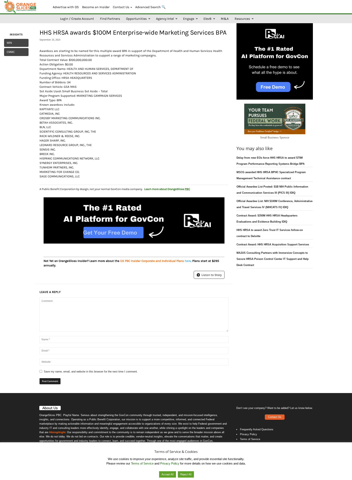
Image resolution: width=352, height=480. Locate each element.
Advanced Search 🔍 (150, 7)
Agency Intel (165, 19)
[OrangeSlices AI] (20, 6)
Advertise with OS (66, 7)
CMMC (11, 52)
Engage (188, 19)
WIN (9, 42)
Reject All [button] (185, 474)
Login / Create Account (77, 19)
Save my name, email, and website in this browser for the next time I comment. (91, 371)
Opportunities (136, 19)
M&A (225, 19)
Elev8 (207, 19)
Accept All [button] (168, 474)
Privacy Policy (248, 434)
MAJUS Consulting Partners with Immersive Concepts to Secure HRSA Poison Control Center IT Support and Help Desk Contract (272, 259)
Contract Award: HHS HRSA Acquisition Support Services (272, 244)
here (188, 261)
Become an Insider (96, 7)
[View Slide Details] (134, 220)
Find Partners (110, 19)
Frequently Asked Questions (256, 429)
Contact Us (121, 7)
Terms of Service (250, 439)
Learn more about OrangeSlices (167, 189)
